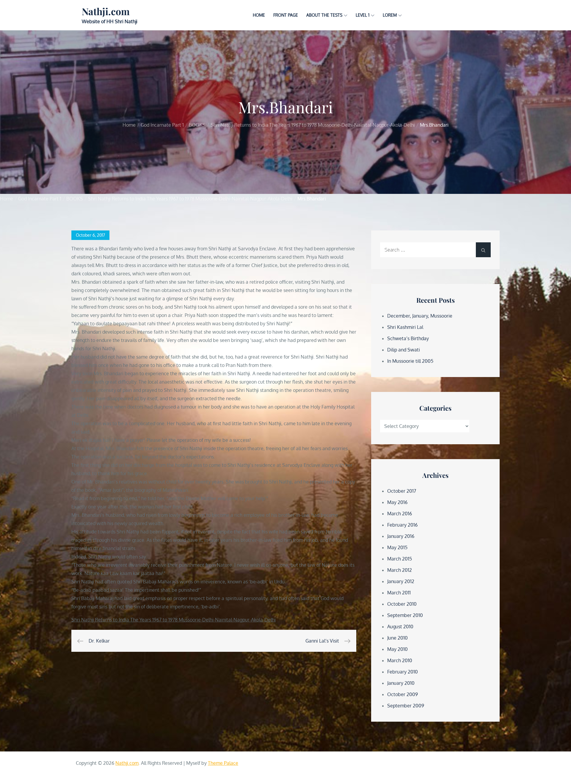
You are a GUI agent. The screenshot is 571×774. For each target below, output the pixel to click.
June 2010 (397, 638)
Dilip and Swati (403, 350)
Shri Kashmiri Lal (405, 327)
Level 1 (362, 15)
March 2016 (399, 513)
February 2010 (402, 672)
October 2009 (402, 694)
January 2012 (400, 581)
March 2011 (399, 593)
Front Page (285, 15)
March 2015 (399, 559)
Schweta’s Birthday (408, 338)
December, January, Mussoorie (419, 316)
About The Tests (324, 15)
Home (259, 15)
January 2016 (400, 536)
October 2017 (401, 491)
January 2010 (401, 683)
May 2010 (397, 649)
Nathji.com (106, 11)
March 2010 (399, 660)
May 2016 (397, 502)
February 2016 (402, 525)
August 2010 (400, 626)
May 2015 (397, 547)
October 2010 (402, 604)
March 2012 (399, 570)
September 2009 (405, 706)
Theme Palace (223, 763)
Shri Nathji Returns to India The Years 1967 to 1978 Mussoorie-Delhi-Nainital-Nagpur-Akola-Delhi (173, 620)
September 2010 (405, 615)
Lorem (390, 15)
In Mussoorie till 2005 (410, 361)
